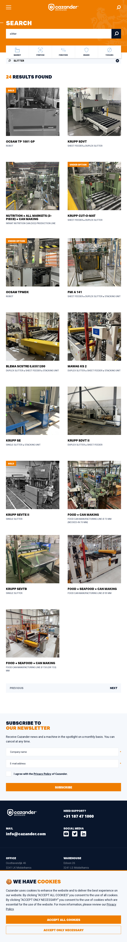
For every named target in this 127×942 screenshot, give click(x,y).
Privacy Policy (42, 774)
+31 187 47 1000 (79, 816)
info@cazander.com (26, 833)
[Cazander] (63, 7)
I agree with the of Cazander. (41, 774)
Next (113, 688)
